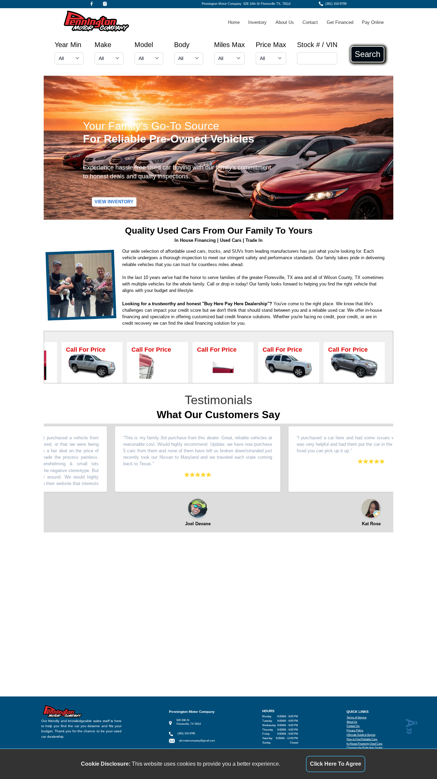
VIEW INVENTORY (114, 202)
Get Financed (340, 22)
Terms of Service (356, 717)
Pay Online (373, 22)
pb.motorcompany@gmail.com (197, 740)
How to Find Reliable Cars (362, 739)
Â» (410, 726)
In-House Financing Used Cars (364, 743)
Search (367, 54)
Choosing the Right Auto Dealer (365, 747)
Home (234, 22)
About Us (285, 22)
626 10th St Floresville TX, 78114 (267, 3)
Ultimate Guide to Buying (361, 734)
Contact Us (353, 725)
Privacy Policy (355, 730)
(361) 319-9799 (336, 3)
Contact (310, 22)
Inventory (257, 22)
